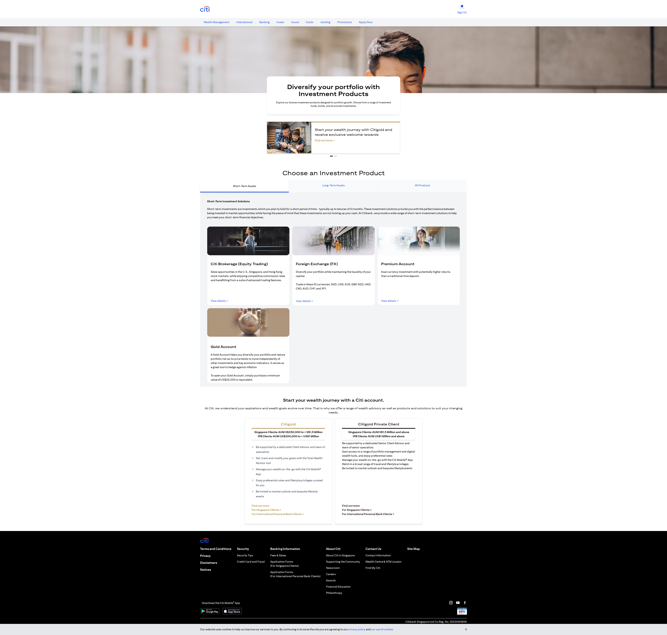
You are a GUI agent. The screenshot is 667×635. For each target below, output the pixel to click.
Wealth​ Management (216, 22)
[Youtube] (458, 603)
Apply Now (366, 22)
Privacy (205, 556)
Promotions (344, 22)
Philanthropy (334, 593)
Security (243, 549)
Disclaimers (208, 563)
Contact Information (378, 555)
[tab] (216, 22)
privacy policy (356, 629)
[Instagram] (451, 603)
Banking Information (285, 549)
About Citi (333, 549)
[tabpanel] (333, 289)
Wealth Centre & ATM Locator (383, 561)
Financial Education (338, 586)
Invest (280, 22)
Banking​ (264, 22)
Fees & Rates (278, 555)
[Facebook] (465, 603)
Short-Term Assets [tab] (244, 186)
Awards (331, 580)
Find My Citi (372, 568)
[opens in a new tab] (205, 9)
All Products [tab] (422, 185)
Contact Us (373, 549)
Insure (295, 22)
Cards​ (310, 22)
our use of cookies (382, 629)
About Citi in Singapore (340, 555)
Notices (205, 569)
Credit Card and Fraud (251, 561)
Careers (331, 574)
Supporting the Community (343, 561)
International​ (244, 22)
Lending (325, 22)
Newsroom (333, 568)
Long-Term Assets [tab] (333, 185)
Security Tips (245, 555)
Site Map (413, 549)
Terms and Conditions (215, 549)
